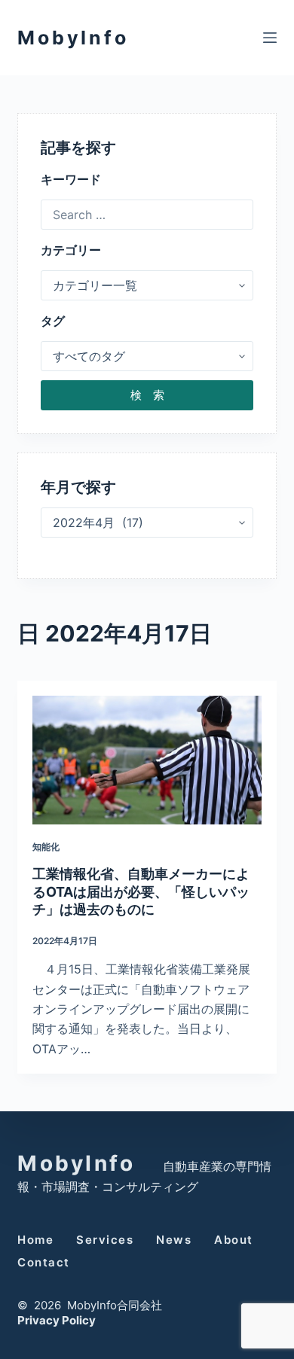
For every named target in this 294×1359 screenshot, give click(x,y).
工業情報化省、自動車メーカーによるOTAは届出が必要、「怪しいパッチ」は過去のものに (141, 891)
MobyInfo (72, 37)
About (233, 1239)
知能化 (46, 846)
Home (35, 1239)
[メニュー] (270, 37)
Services (104, 1239)
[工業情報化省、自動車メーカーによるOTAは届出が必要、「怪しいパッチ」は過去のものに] (146, 760)
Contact (43, 1262)
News (173, 1239)
